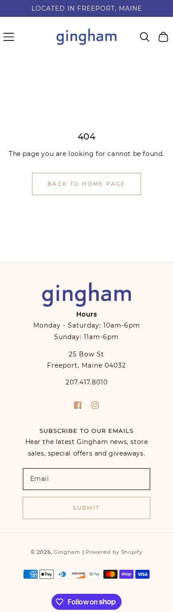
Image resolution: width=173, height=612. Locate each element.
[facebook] (77, 405)
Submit (86, 507)
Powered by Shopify (114, 552)
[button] (8, 36)
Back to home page (86, 183)
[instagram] (95, 405)
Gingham (67, 552)
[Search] (144, 37)
